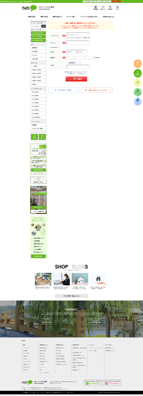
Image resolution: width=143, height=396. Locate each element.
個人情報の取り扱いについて (58, 392)
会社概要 (25, 350)
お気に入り (97, 1)
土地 (41, 369)
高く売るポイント (38, 252)
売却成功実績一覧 (76, 352)
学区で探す (42, 356)
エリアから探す (38, 36)
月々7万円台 (35, 106)
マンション (35, 55)
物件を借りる (57, 16)
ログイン (116, 1)
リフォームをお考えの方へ (89, 16)
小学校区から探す (39, 40)
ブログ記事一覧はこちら (71, 296)
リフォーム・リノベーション (96, 348)
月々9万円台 (35, 113)
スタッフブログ (27, 361)
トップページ (26, 348)
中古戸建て (35, 51)
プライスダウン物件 (37, 128)
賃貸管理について (109, 348)
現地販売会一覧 (43, 361)
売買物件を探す (43, 348)
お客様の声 (25, 364)
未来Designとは (108, 16)
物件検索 (88, 1)
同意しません (82, 73)
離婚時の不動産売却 (77, 362)
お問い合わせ (26, 367)
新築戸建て (35, 47)
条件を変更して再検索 (64, 90)
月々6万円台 (35, 102)
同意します (72, 73)
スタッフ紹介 (26, 353)
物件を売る (44, 16)
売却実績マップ (76, 370)
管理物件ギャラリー (110, 350)
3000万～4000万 (36, 77)
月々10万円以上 (36, 117)
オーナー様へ (71, 16)
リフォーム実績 (92, 350)
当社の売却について (39, 238)
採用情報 (25, 356)
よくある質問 (37, 249)
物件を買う (32, 16)
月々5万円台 (35, 99)
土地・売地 (35, 59)
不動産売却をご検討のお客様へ (79, 348)
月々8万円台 (35, 110)
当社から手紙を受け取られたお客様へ (79, 359)
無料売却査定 (38, 256)
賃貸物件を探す (60, 348)
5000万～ (34, 84)
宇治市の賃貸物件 (60, 356)
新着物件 (34, 125)
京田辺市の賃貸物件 (61, 361)
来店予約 (107, 1)
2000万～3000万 (36, 73)
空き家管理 (37, 241)
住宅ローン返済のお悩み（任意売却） (79, 366)
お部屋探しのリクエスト (62, 364)
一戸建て (42, 364)
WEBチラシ (26, 369)
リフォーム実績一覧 (38, 211)
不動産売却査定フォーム (78, 355)
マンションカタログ (44, 372)
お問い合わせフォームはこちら (98, 90)
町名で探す (42, 358)
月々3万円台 (35, 92)
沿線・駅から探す (39, 33)
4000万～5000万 (36, 80)
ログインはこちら (38, 173)
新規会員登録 (43, 350)
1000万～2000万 (36, 70)
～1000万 (34, 66)
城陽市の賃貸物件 (60, 358)
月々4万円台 (35, 95)
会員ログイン (43, 353)
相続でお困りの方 (38, 243)
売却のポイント (38, 246)
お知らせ (25, 358)
